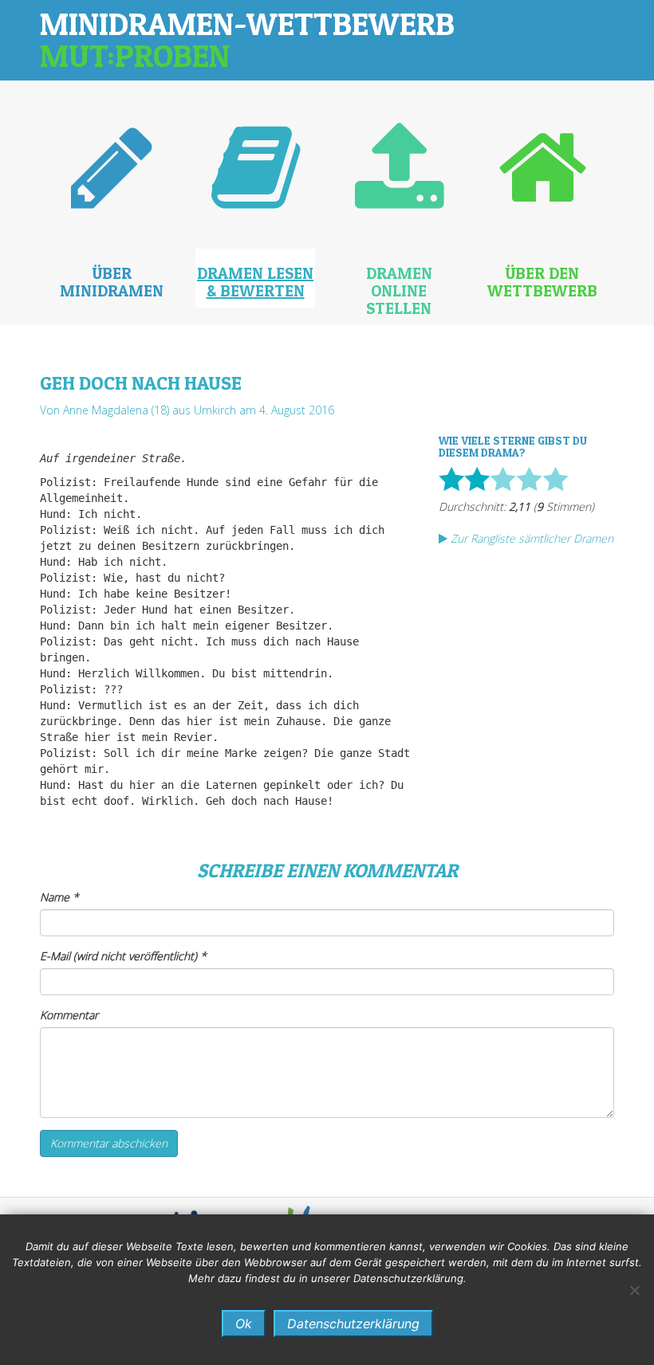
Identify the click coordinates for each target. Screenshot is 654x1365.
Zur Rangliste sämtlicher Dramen (530, 538)
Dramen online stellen (399, 291)
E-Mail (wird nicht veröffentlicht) (123, 955)
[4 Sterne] (529, 479)
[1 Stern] (451, 479)
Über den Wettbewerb (542, 282)
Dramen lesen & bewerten (255, 282)
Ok (243, 1324)
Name (59, 896)
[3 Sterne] (503, 479)
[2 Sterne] (477, 479)
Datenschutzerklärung (353, 1324)
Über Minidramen (112, 282)
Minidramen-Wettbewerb (247, 39)
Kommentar (69, 1014)
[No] (634, 1290)
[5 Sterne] (555, 479)
